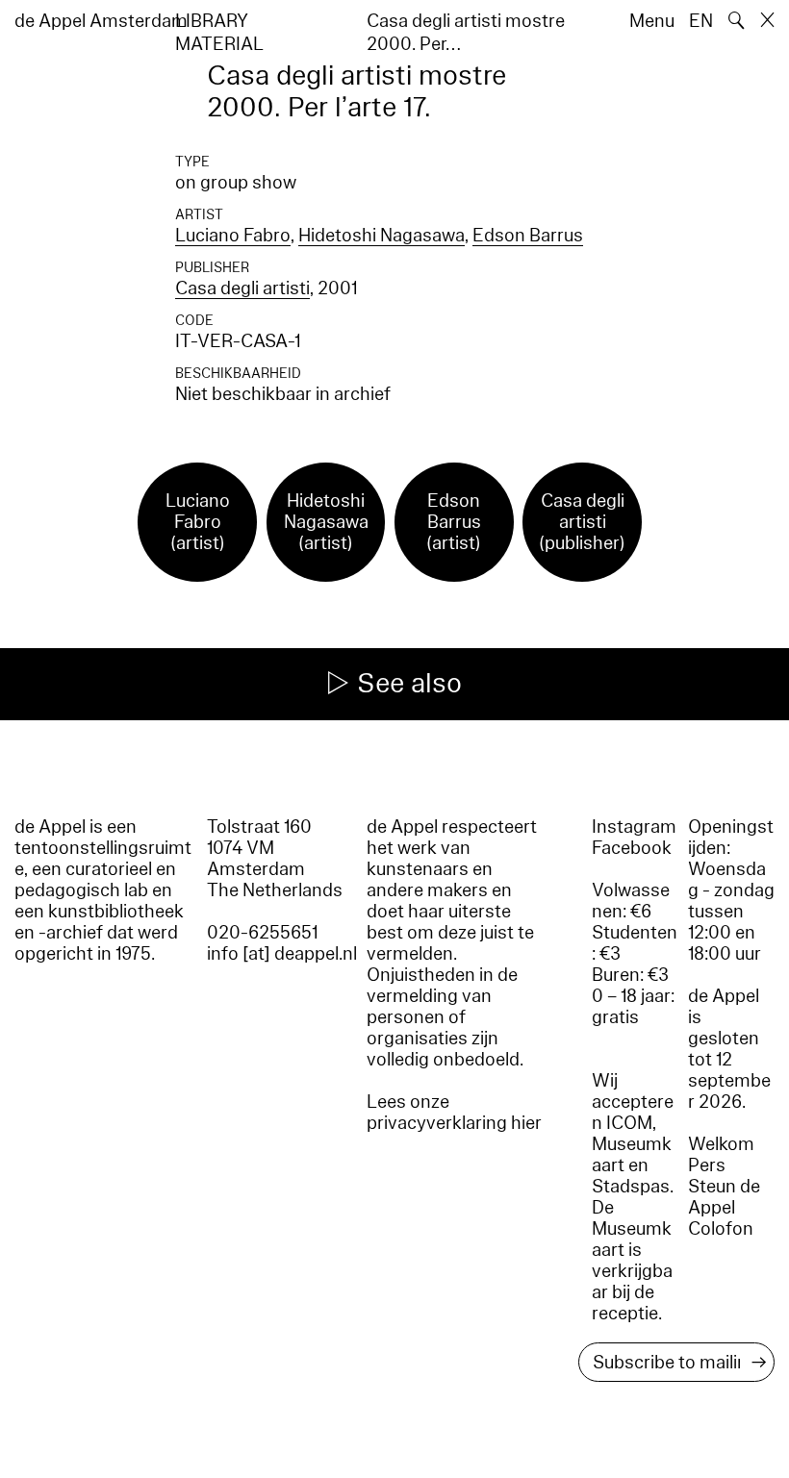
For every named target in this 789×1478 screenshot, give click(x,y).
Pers (706, 1165)
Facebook (632, 848)
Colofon (720, 1228)
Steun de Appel (724, 1197)
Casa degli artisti (242, 288)
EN (701, 21)
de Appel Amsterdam (101, 21)
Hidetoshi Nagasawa (381, 235)
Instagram (634, 826)
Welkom (721, 1144)
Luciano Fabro (233, 235)
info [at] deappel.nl (282, 953)
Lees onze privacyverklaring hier (454, 1113)
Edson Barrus (527, 235)
